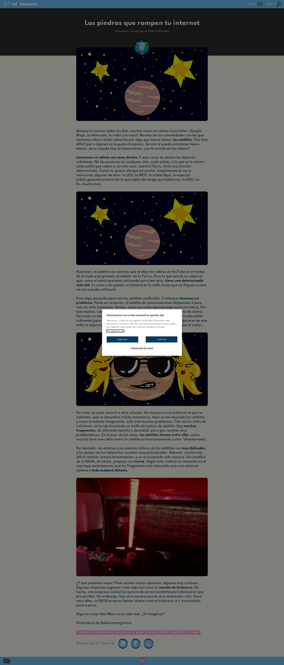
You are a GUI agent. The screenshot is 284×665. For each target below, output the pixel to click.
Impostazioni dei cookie (142, 348)
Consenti (161, 339)
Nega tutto (123, 339)
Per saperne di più (115, 331)
